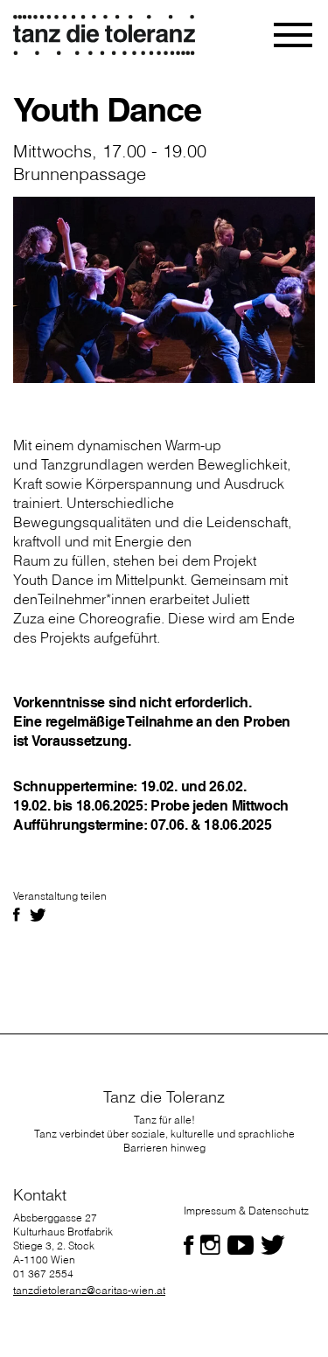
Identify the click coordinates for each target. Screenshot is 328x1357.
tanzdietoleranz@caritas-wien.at (89, 1290)
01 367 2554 (43, 1273)
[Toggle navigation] (294, 35)
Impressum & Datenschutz (246, 1210)
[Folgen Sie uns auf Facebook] (188, 1245)
